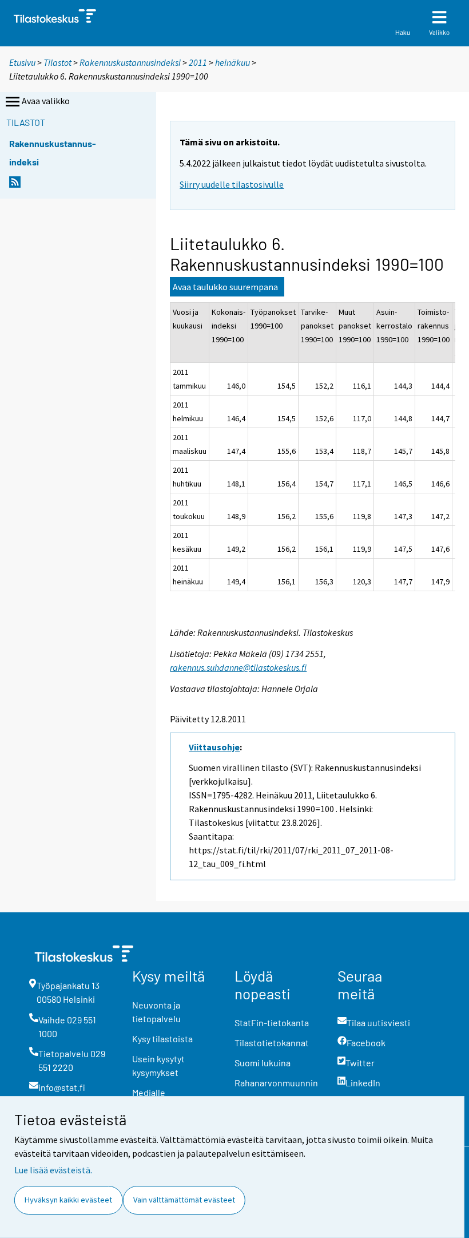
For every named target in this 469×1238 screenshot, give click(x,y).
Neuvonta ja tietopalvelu (156, 1011)
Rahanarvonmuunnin (276, 1082)
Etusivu (22, 62)
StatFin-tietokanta (271, 1022)
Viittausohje (214, 747)
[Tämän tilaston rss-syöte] (15, 185)
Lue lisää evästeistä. (53, 1170)
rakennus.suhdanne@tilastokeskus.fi (238, 667)
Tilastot (57, 62)
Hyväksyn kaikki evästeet (68, 1200)
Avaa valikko (46, 100)
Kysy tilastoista (162, 1038)
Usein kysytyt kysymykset (158, 1065)
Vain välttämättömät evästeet (184, 1200)
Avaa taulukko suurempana (225, 286)
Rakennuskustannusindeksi (130, 62)
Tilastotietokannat (271, 1042)
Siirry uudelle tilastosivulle (232, 184)
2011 (198, 62)
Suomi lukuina (262, 1062)
